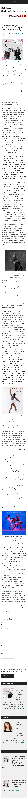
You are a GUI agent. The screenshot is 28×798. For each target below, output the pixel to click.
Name (3, 646)
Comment (4, 629)
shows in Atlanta (12, 494)
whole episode (13, 591)
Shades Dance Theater (14, 88)
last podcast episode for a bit (14, 62)
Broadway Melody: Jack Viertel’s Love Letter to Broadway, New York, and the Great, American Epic (14, 762)
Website (3, 661)
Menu (15, 2)
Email (3, 653)
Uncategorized (11, 611)
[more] (22, 708)
